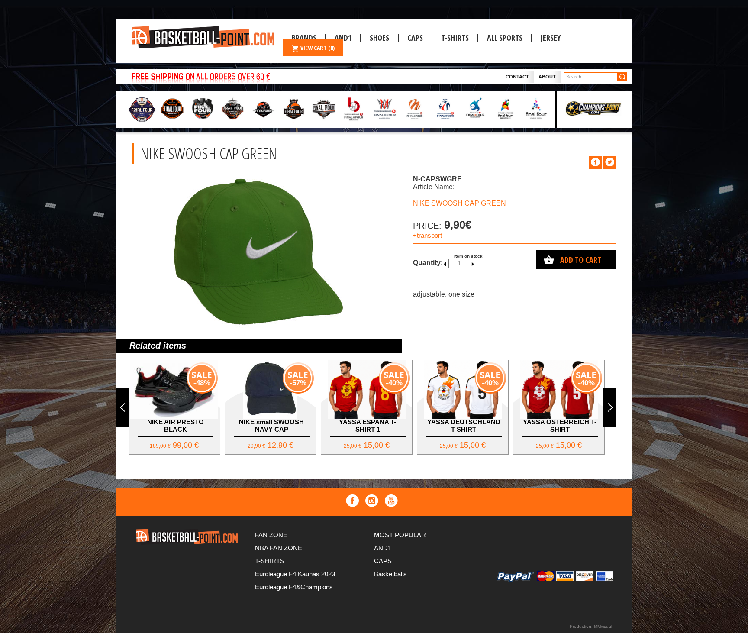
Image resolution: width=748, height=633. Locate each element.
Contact (517, 76)
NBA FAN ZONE (278, 548)
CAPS (415, 37)
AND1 (382, 548)
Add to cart (580, 260)
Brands (304, 37)
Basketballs (390, 574)
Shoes (379, 37)
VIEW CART (317, 48)
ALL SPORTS (504, 37)
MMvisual (603, 626)
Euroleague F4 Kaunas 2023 (295, 574)
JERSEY (551, 37)
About (547, 76)
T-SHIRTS (455, 37)
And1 (343, 37)
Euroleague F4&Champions (294, 587)
